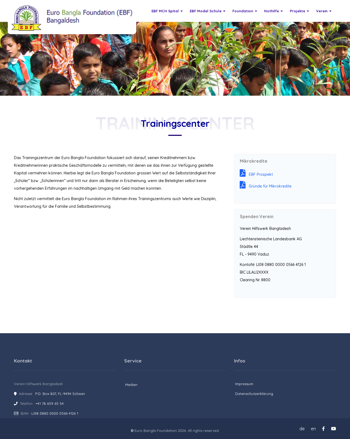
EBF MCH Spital (165, 11)
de (302, 428)
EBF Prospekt (259, 174)
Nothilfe (271, 11)
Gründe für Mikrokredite (268, 186)
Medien (131, 384)
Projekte (297, 11)
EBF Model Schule (205, 11)
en (313, 428)
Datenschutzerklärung (254, 393)
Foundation (242, 11)
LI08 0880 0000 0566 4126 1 (54, 413)
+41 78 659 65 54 (50, 403)
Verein (322, 11)
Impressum (244, 384)
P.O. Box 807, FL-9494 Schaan (60, 393)
